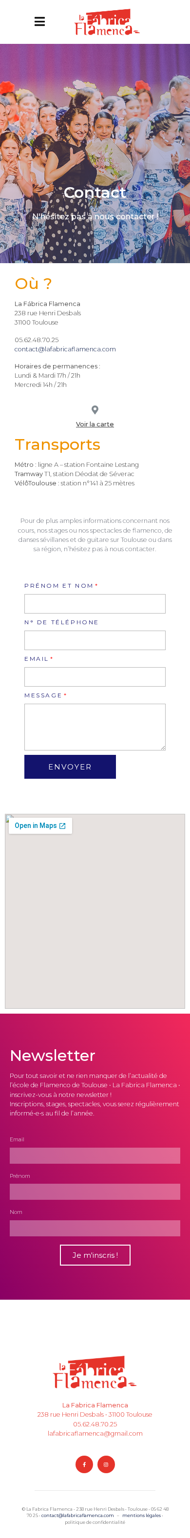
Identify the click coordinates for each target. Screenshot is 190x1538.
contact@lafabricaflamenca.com (65, 349)
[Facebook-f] (84, 1464)
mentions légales (141, 1515)
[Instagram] (106, 1464)
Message (43, 695)
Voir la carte (95, 424)
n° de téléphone (61, 622)
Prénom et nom (59, 585)
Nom (16, 1212)
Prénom (20, 1176)
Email (36, 658)
